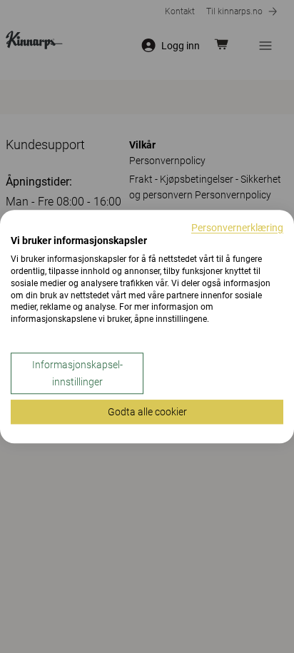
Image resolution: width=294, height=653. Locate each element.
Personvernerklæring (237, 227)
